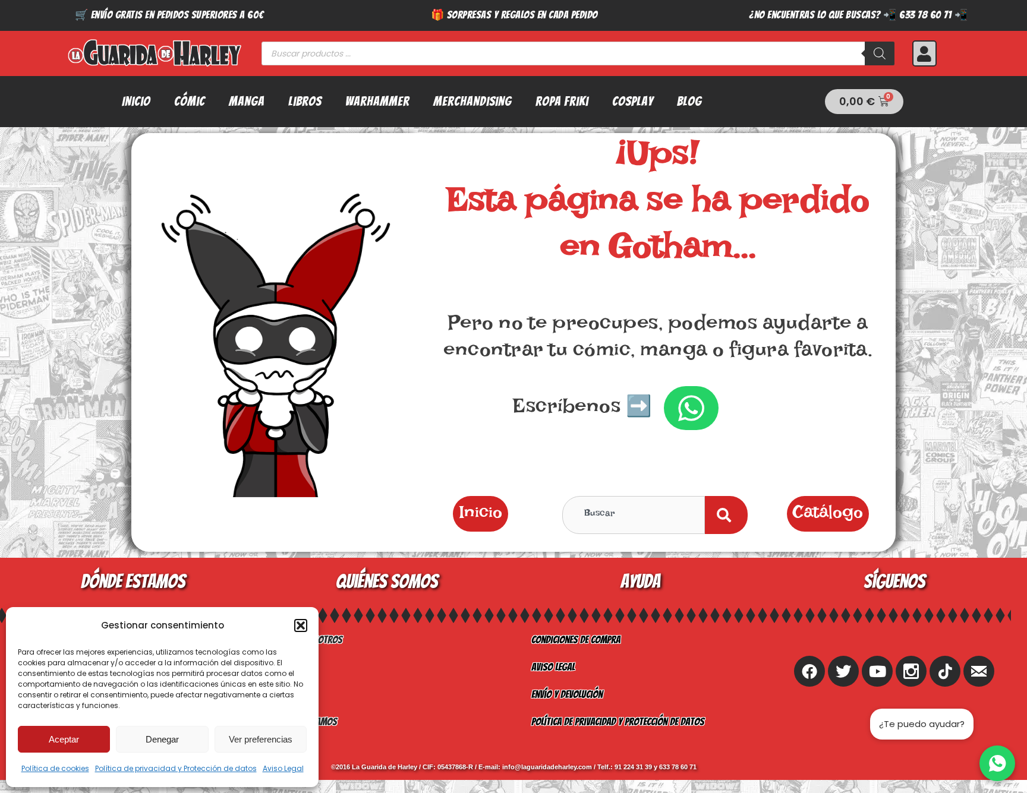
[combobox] (633, 515)
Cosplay (632, 101)
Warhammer (377, 101)
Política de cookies (55, 768)
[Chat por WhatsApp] (997, 763)
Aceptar (64, 739)
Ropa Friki (561, 101)
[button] (301, 625)
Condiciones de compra (575, 639)
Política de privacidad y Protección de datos (176, 768)
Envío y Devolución (567, 694)
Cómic (189, 101)
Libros (305, 101)
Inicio (136, 101)
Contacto (296, 694)
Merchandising (472, 101)
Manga (246, 101)
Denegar (162, 739)
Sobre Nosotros (310, 639)
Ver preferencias (260, 739)
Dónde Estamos (307, 721)
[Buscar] (879, 53)
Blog (689, 101)
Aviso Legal (283, 768)
